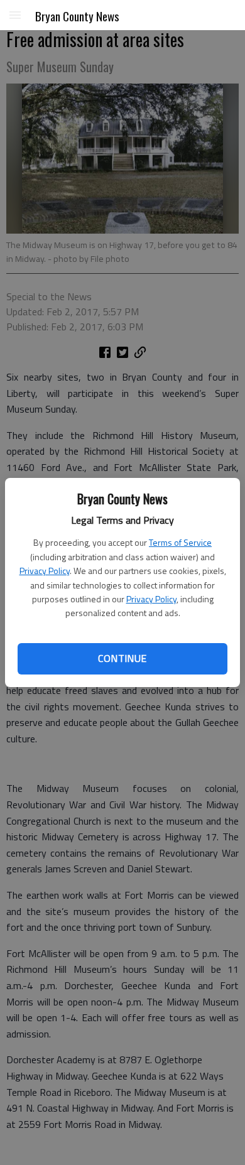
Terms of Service (180, 542)
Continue (122, 658)
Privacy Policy (44, 570)
